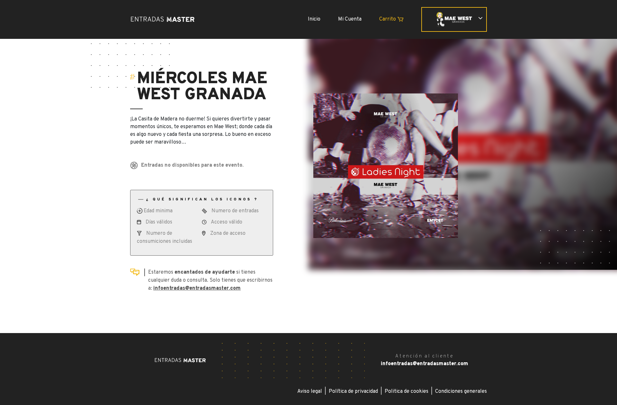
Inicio (314, 19)
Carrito (388, 19)
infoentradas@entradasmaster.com (197, 288)
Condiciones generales (461, 391)
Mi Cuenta (350, 19)
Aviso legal (309, 391)
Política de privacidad (353, 391)
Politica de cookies (406, 391)
